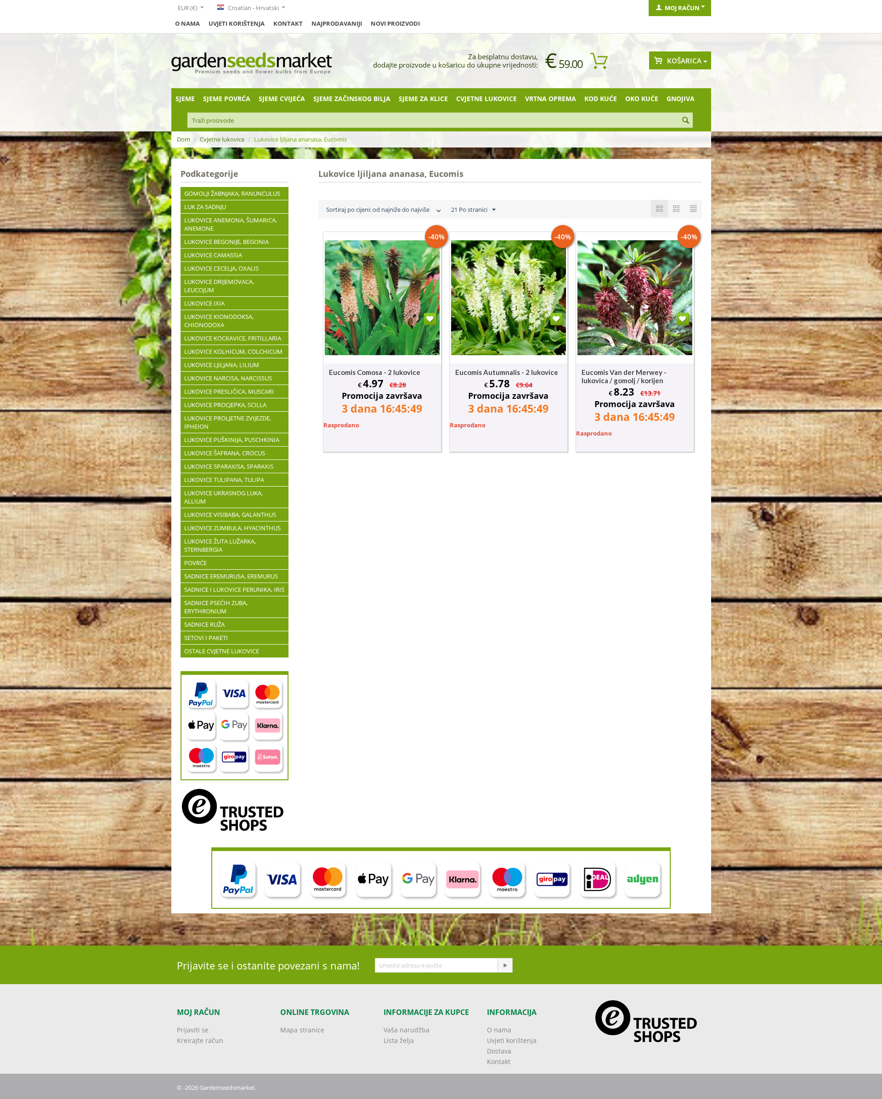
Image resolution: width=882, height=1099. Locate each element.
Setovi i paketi (206, 638)
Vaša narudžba (407, 1029)
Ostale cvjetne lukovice (221, 651)
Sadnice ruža (204, 624)
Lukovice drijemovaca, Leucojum (219, 286)
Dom (183, 139)
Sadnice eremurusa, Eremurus (231, 576)
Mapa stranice (302, 1029)
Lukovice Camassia (213, 255)
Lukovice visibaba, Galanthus (230, 514)
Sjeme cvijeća (282, 98)
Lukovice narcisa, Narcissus (228, 378)
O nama (187, 23)
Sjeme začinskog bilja (351, 98)
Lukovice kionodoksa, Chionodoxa (219, 320)
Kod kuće (600, 98)
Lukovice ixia (204, 303)
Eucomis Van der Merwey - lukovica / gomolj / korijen (624, 376)
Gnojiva (681, 98)
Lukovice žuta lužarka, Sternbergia (220, 545)
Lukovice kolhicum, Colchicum (233, 351)
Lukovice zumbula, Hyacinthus (232, 528)
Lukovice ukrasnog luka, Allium (223, 497)
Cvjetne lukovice (486, 98)
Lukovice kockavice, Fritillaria (232, 338)
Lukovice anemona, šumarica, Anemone (230, 224)
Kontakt (288, 23)
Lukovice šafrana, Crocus (224, 453)
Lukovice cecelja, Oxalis (221, 268)
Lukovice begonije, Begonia (226, 242)
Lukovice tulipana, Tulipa (224, 480)
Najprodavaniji (336, 23)
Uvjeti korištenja (237, 23)
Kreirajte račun (200, 1040)
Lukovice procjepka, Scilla (225, 405)
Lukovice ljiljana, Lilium (221, 365)
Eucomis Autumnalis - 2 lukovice (506, 372)
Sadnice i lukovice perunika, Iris (234, 589)
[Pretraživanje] (685, 121)
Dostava (499, 1051)
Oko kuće (641, 98)
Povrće (195, 563)
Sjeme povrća (226, 98)
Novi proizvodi (395, 23)
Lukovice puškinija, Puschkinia (231, 440)
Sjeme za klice (423, 98)
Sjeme (185, 98)
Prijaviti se (193, 1029)
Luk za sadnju (205, 207)
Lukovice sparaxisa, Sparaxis (228, 466)
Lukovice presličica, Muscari (229, 391)
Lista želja (399, 1040)
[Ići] (505, 965)
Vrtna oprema (550, 98)
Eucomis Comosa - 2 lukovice (374, 372)
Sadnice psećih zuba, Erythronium (216, 607)
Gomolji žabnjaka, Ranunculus (232, 193)
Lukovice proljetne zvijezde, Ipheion (227, 422)
